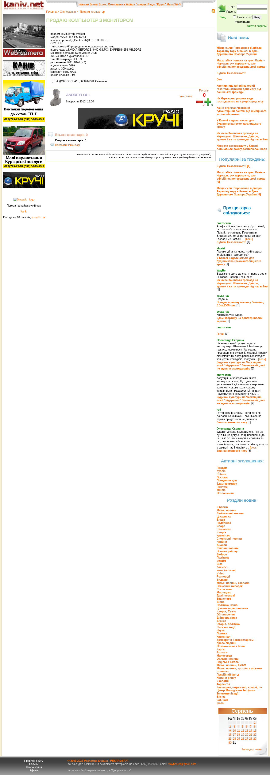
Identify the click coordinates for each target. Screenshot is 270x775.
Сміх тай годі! (226, 627)
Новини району (227, 551)
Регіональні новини (230, 513)
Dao (219, 79)
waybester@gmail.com (182, 764)
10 (234, 730)
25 (238, 738)
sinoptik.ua (38, 217)
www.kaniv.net (226, 570)
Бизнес (221, 620)
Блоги (94, 4)
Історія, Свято (226, 611)
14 (250, 730)
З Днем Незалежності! (231, 73)
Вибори (222, 554)
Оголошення (116, 4)
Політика (223, 557)
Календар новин (252, 749)
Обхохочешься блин (231, 646)
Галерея (141, 4)
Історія (221, 532)
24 (234, 738)
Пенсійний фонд (228, 674)
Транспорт (224, 598)
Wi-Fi (177, 4)
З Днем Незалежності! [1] (233, 166)
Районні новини (228, 548)
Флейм (221, 560)
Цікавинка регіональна (232, 608)
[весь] (249, 238)
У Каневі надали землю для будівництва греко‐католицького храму (239, 123)
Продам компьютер (92, 11)
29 (254, 738)
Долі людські (226, 595)
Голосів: (204, 90)
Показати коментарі (67, 144)
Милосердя (224, 655)
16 (229, 734)
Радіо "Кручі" (156, 4)
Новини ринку (226, 677)
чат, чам (222, 699)
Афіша (130, 4)
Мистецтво (224, 592)
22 (254, 734)
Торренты (223, 684)
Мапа (170, 4)
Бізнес (103, 4)
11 (238, 730)
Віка (219, 563)
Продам (222, 467)
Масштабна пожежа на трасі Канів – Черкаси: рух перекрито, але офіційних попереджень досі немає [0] (241, 177)
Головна (51, 11)
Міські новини (226, 510)
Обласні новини (228, 658)
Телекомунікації (227, 693)
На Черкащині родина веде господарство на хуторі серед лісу (240, 100)
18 (238, 734)
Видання (222, 579)
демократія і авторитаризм (235, 639)
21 (250, 734)
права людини (226, 643)
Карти (220, 649)
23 (229, 738)
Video (220, 573)
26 (242, 738)
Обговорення (226, 614)
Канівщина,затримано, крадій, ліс (240, 687)
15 (254, 730)
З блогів (222, 507)
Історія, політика (228, 624)
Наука (220, 630)
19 (242, 734)
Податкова (224, 522)
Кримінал (223, 535)
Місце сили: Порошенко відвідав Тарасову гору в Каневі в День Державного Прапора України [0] (239, 191)
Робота (221, 474)
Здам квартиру (227, 483)
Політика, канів (227, 605)
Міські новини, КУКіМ (231, 665)
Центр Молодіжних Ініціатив (236, 690)
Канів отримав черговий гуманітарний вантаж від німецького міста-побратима (241, 111)
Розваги (222, 652)
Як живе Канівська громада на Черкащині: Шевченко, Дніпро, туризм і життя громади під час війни (242, 136)
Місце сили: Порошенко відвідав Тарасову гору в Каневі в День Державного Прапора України (239, 51)
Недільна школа (228, 662)
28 (250, 738)
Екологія (223, 680)
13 (246, 730)
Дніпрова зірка (227, 617)
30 (229, 742)
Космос (222, 567)
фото (220, 703)
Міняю (221, 490)
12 (242, 730)
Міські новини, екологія (233, 582)
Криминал (223, 636)
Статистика (224, 589)
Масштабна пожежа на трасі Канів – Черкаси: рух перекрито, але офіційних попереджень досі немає (241, 63)
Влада (221, 519)
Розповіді (223, 576)
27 (246, 738)
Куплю (221, 471)
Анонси (222, 545)
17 (234, 734)
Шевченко (224, 529)
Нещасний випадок (230, 586)
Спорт (221, 526)
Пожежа (222, 633)
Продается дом (227, 480)
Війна (220, 601)
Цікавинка (224, 516)
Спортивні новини (229, 538)
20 (246, 734)
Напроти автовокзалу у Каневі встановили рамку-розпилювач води (242, 147)
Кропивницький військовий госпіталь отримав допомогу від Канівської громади (239, 89)
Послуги (222, 477)
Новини (83, 4)
